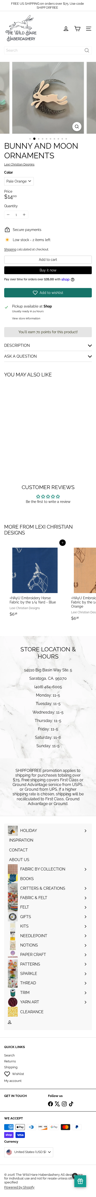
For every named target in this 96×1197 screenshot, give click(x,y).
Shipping (10, 249)
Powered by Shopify (19, 1187)
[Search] (87, 50)
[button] (48, 292)
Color (8, 172)
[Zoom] (76, 126)
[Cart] (77, 28)
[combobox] (48, 50)
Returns (10, 1061)
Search (9, 1055)
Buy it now (48, 270)
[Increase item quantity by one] (24, 215)
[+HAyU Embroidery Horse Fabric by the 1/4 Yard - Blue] (35, 580)
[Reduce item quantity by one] (8, 215)
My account (12, 1081)
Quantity (11, 206)
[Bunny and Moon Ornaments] (35, 420)
